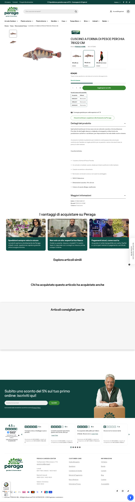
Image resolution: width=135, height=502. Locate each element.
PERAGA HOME (80, 46)
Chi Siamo (104, 462)
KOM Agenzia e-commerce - (55, 497)
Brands (103, 466)
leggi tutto (54, 435)
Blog (102, 475)
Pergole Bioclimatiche (26, 2)
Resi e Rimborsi (73, 479)
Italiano (116, 2)
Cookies (103, 479)
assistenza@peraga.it (43, 464)
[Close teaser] (129, 265)
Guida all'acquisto (74, 462)
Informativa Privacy (75, 484)
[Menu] (9, 482)
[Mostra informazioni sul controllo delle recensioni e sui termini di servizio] (18, 435)
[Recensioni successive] (129, 434)
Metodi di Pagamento (75, 475)
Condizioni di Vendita (75, 471)
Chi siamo (8, 2)
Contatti (15, 2)
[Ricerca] (76, 11)
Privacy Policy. (36, 408)
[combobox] (50, 11)
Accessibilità (105, 484)
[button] (130, 497)
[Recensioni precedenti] (21, 434)
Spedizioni (72, 466)
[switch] (6, 495)
